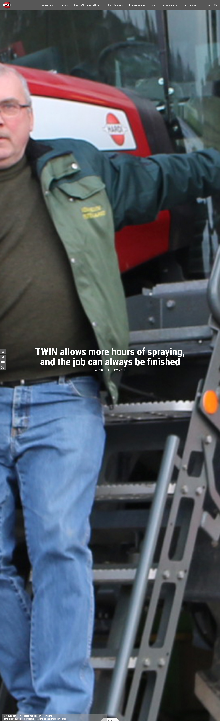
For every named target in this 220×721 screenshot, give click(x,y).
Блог (153, 5)
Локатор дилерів (170, 5)
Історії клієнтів (137, 5)
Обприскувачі (47, 5)
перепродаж (191, 5)
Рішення (64, 5)
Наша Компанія (115, 5)
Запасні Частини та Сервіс (87, 5)
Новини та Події (30, 716)
